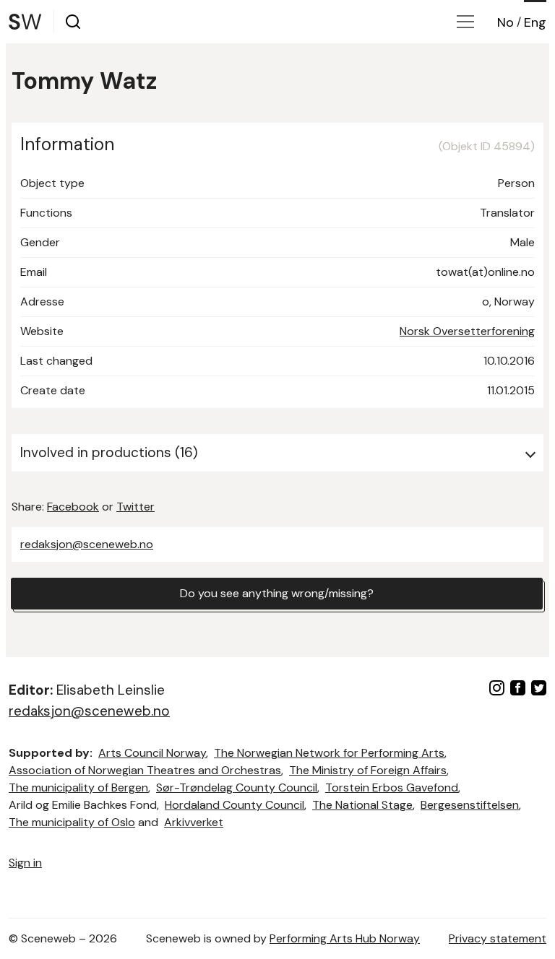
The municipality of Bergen (78, 787)
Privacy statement (497, 938)
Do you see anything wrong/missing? (277, 593)
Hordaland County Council (234, 804)
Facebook (73, 506)
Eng (535, 22)
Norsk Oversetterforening (467, 331)
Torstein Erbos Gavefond (391, 787)
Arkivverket (193, 822)
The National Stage (362, 804)
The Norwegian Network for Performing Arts (329, 752)
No (505, 22)
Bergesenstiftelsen (470, 804)
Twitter (135, 506)
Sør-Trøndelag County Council (236, 787)
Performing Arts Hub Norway (345, 938)
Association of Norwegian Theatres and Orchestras (145, 770)
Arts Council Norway (152, 752)
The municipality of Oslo (72, 822)
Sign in (25, 862)
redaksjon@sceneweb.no (86, 544)
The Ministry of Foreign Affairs (368, 770)
